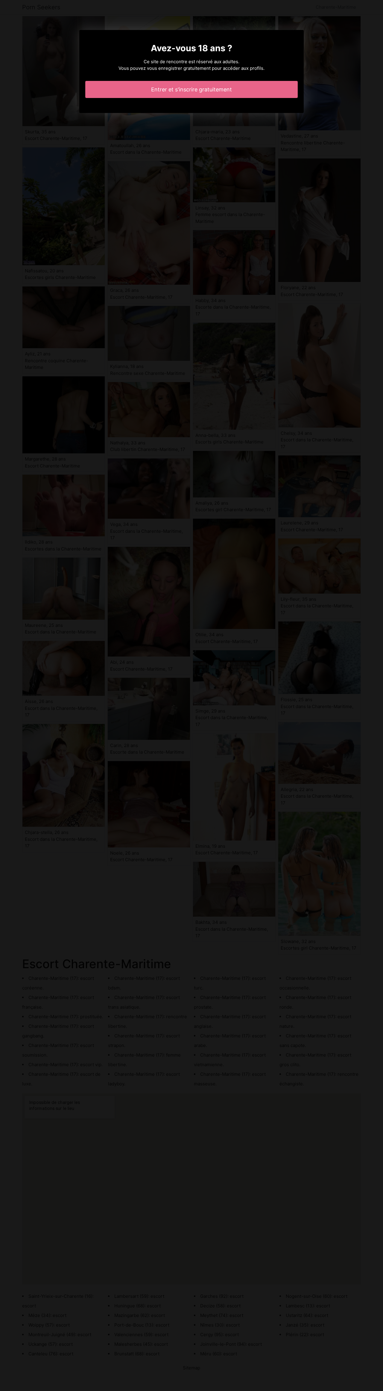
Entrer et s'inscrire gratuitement (191, 89)
